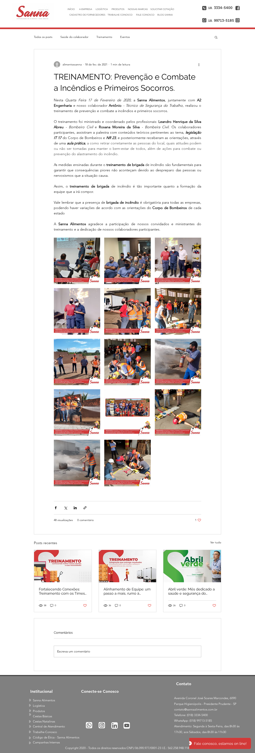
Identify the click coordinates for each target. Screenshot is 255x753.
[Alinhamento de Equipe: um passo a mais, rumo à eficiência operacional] (127, 566)
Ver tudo (215, 542)
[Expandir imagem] (77, 261)
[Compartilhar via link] (85, 508)
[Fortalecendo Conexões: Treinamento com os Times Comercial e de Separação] (63, 566)
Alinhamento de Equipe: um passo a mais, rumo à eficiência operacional (127, 591)
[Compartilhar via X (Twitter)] (65, 508)
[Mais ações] (198, 64)
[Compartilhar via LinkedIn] (75, 508)
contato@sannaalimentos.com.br (195, 709)
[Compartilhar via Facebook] (56, 508)
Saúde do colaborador (74, 37)
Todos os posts (43, 37)
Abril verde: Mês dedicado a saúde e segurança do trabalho (191, 591)
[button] (216, 37)
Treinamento (104, 37)
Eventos (125, 37)
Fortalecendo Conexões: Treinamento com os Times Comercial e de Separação (62, 591)
